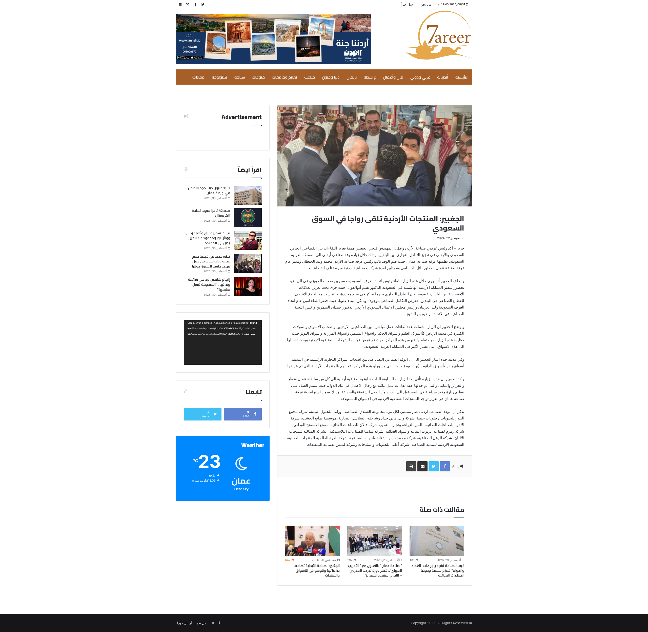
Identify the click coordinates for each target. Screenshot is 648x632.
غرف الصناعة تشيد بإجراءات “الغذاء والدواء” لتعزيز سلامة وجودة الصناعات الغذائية (437, 570)
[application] (223, 342)
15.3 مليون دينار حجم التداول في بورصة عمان (209, 190)
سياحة (239, 77)
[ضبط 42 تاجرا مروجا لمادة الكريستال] (248, 217)
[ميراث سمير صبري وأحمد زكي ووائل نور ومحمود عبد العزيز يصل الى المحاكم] (248, 240)
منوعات (258, 77)
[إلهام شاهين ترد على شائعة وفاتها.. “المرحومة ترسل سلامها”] (248, 286)
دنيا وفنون (330, 77)
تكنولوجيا (219, 77)
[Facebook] (195, 4)
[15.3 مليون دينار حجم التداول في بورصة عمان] (248, 195)
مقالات (198, 77)
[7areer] (439, 35)
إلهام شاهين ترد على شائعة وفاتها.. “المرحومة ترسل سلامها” (209, 284)
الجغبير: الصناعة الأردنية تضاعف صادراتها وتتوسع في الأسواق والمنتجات (316, 570)
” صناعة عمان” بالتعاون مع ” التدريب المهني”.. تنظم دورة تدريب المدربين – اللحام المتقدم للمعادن (375, 570)
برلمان (352, 77)
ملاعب (309, 77)
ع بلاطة (370, 77)
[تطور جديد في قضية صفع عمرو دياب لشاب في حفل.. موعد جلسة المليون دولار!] (248, 263)
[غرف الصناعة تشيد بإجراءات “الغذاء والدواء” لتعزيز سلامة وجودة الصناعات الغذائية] (437, 541)
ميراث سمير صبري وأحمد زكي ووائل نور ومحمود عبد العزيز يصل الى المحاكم (208, 238)
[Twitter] (203, 4)
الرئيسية (462, 77)
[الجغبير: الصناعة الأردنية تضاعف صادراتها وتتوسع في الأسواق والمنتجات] (312, 541)
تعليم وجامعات (284, 77)
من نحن (425, 4)
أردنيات (442, 77)
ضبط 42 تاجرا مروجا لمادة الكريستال (211, 213)
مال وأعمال (393, 77)
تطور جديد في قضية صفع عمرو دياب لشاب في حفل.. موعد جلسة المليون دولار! (210, 261)
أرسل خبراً (408, 4)
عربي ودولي (420, 77)
